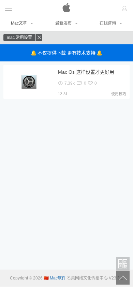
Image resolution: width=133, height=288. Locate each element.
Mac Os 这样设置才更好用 (86, 72)
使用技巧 (118, 94)
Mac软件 (66, 8)
